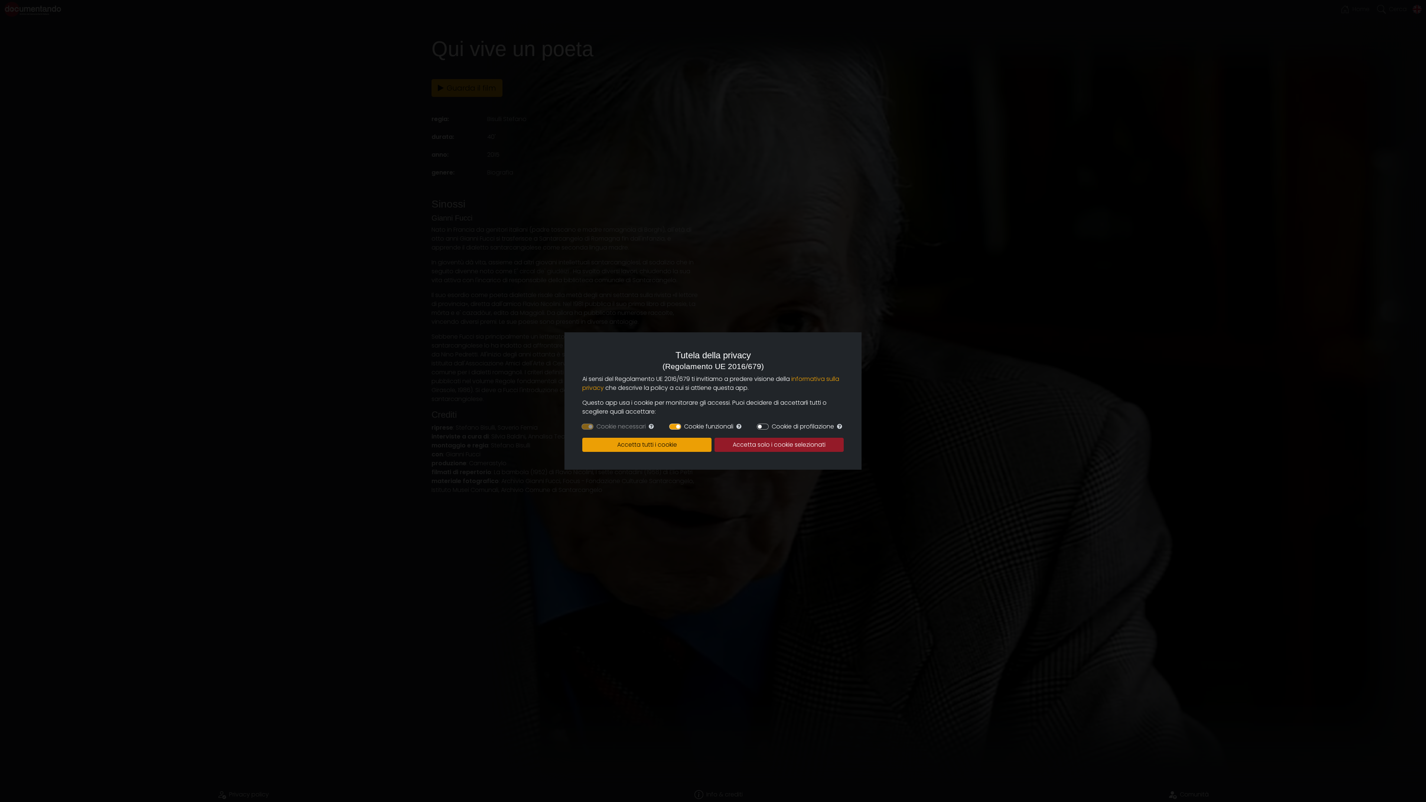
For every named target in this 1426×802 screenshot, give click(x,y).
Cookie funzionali (708, 426)
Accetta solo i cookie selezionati (779, 444)
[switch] (675, 427)
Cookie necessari (621, 426)
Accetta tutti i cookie (647, 444)
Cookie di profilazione (803, 426)
